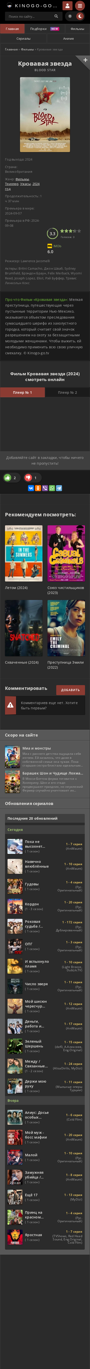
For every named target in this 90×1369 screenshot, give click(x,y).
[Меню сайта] (80, 6)
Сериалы (23, 38)
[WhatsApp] (52, 488)
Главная (12, 28)
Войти (67, 5)
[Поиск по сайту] (56, 16)
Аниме (68, 38)
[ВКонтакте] (31, 488)
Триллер (11, 184)
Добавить (70, 690)
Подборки (38, 28)
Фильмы (77, 28)
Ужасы (25, 184)
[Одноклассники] (38, 488)
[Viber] (45, 488)
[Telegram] (59, 488)
